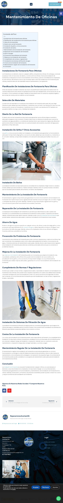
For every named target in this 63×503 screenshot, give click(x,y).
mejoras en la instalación (11, 255)
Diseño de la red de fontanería (12, 44)
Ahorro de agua (8, 53)
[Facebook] (4, 391)
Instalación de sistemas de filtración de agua (17, 61)
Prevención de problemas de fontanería (16, 55)
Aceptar (36, 487)
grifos (6, 133)
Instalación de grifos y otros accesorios (15, 46)
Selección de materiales (11, 42)
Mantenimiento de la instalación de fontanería (17, 50)
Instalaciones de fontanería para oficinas (15, 38)
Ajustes (55, 487)
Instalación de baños (10, 48)
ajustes (14, 489)
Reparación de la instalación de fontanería (16, 51)
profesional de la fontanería (49, 215)
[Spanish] (61, 2)
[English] (59, 2)
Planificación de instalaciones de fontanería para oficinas (20, 40)
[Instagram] (9, 391)
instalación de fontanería (11, 367)
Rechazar (45, 487)
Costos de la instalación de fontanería (15, 63)
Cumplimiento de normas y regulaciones (16, 59)
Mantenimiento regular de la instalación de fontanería (20, 64)
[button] (61, 14)
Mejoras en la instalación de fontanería (15, 57)
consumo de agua (28, 227)
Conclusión (8, 66)
